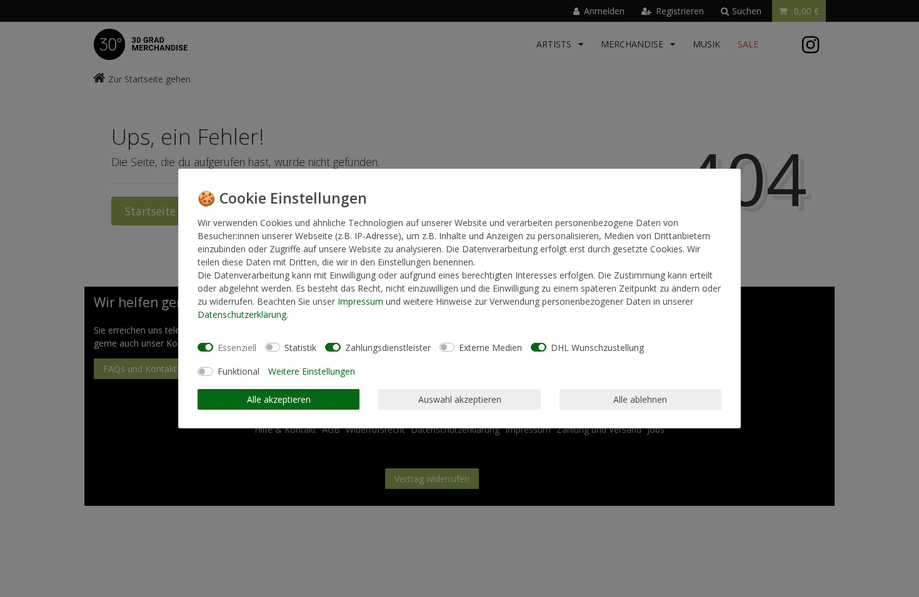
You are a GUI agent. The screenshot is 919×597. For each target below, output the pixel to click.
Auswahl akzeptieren (459, 399)
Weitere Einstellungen (311, 371)
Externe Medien (490, 347)
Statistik (300, 347)
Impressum (360, 301)
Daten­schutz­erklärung (242, 314)
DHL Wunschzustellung (597, 347)
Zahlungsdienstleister (388, 347)
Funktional (238, 371)
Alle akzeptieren (279, 399)
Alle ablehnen (640, 399)
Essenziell (237, 347)
